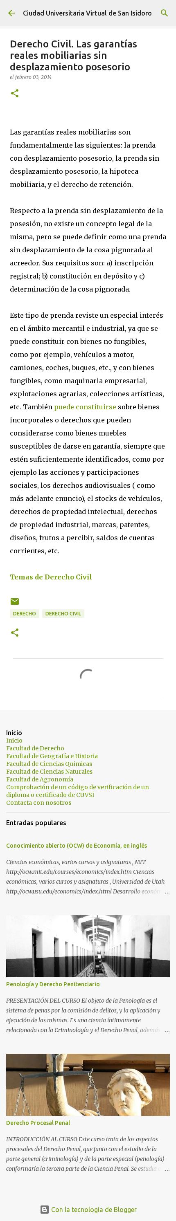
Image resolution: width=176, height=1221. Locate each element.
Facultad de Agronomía (39, 779)
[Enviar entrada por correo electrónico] (15, 604)
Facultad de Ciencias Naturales (49, 771)
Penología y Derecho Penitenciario (53, 984)
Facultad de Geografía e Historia (52, 756)
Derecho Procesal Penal (38, 1123)
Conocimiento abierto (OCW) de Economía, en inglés (76, 845)
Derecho (24, 613)
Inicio (14, 740)
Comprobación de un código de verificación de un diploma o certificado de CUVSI (77, 791)
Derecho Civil (63, 613)
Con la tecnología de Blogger (93, 1209)
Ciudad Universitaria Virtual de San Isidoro (87, 13)
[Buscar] (164, 13)
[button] (15, 93)
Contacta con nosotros (38, 802)
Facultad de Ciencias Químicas (49, 764)
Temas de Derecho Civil (51, 577)
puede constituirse (85, 407)
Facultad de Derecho (35, 748)
